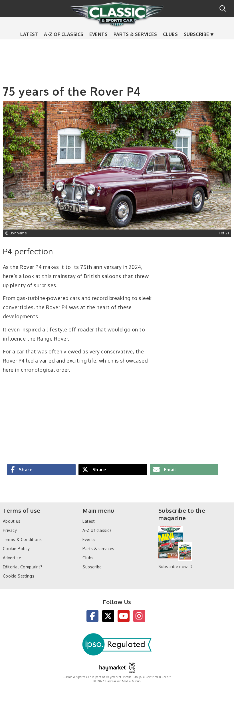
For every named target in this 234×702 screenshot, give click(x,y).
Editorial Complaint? (23, 566)
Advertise (12, 557)
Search (222, 8)
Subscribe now (173, 566)
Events (98, 34)
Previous (11, 169)
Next (222, 169)
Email (169, 469)
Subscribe (196, 34)
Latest (29, 34)
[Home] (117, 14)
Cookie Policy (16, 548)
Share (25, 469)
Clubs (170, 34)
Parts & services (135, 34)
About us (12, 521)
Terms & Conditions (22, 539)
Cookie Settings (18, 576)
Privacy (10, 530)
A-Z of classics (63, 34)
